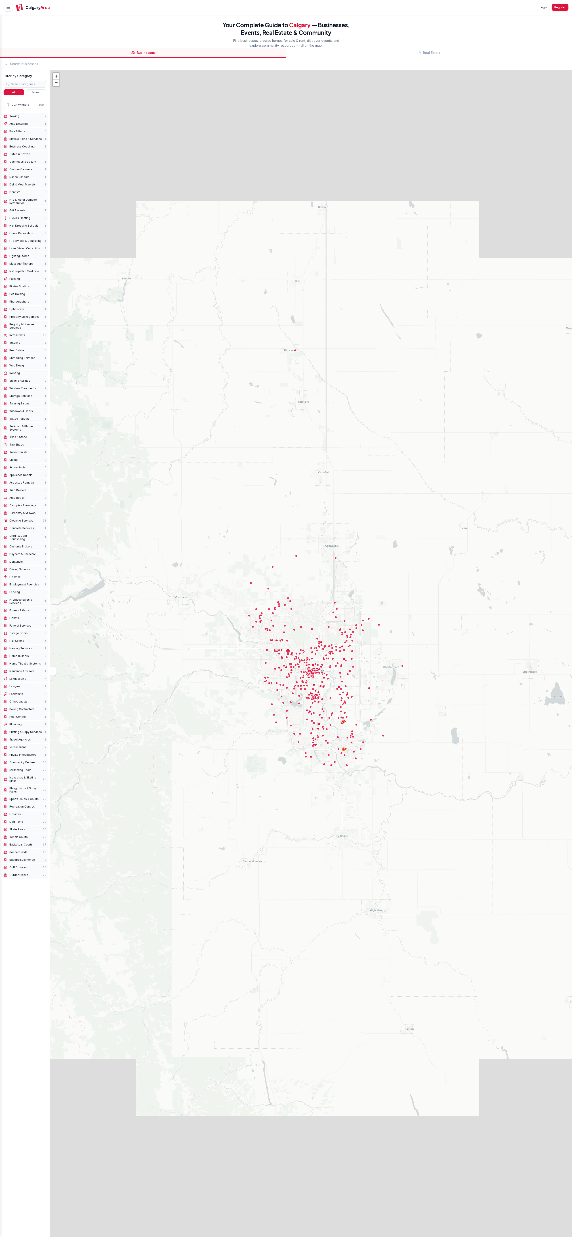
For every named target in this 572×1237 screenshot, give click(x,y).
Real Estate (432, 53)
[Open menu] (8, 7)
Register (560, 7)
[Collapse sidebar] (53, 671)
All (13, 92)
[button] (56, 76)
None (36, 92)
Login (543, 7)
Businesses (146, 53)
